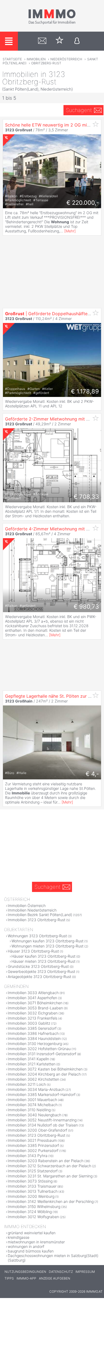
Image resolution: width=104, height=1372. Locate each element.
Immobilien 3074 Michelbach (33, 1104)
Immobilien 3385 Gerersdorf (32, 1028)
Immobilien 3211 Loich (27, 1084)
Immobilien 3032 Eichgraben (33, 1013)
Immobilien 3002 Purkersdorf (33, 1150)
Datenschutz (61, 1272)
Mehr (70, 231)
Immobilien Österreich (27, 905)
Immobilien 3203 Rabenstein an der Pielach (45, 1160)
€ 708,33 (86, 496)
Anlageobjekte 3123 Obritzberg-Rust (39, 976)
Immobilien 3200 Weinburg (31, 1196)
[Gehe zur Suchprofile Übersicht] (42, 41)
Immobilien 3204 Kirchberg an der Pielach (44, 1074)
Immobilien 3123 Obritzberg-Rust (36, 919)
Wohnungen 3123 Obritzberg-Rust (37, 936)
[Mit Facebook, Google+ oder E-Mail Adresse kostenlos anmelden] (77, 41)
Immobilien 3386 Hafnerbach (33, 1033)
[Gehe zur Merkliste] (59, 41)
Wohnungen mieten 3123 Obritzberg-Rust (47, 946)
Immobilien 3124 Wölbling (30, 1211)
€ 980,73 (86, 606)
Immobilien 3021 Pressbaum (32, 1140)
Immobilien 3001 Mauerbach (32, 1099)
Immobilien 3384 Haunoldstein (34, 1038)
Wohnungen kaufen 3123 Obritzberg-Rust (47, 941)
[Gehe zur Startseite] (52, 23)
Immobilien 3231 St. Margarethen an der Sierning (50, 1176)
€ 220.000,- (82, 202)
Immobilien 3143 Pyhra (27, 1155)
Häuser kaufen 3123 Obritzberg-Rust (43, 956)
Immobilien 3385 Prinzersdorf (33, 1145)
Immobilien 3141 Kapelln (28, 1059)
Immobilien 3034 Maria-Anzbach (36, 1089)
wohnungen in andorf (26, 1246)
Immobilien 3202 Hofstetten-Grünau (39, 1048)
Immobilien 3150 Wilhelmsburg (34, 1206)
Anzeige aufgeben (54, 1278)
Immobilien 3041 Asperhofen (32, 997)
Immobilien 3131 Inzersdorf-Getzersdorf (42, 1053)
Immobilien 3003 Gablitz (29, 1023)
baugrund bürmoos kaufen (31, 1251)
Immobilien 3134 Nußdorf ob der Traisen (43, 1125)
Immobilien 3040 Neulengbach (34, 1115)
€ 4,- (92, 773)
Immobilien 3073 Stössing (30, 1181)
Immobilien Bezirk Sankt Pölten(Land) (40, 914)
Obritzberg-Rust (46, 63)
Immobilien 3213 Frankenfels (32, 1018)
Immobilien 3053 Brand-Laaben (35, 1008)
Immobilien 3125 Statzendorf (33, 1171)
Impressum (85, 1272)
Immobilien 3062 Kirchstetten (33, 1079)
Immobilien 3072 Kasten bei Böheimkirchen (45, 1069)
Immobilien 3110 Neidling (29, 1109)
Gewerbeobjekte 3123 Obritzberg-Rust (41, 971)
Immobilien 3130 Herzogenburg (35, 1043)
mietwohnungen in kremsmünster (36, 1242)
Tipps (9, 1278)
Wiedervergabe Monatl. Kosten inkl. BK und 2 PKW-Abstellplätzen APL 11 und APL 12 (49, 403)
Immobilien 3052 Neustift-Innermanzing (42, 1120)
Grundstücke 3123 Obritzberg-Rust (38, 966)
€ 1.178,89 (85, 391)
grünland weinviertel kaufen (31, 1232)
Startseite (12, 59)
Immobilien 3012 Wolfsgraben (33, 1216)
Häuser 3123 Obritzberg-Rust (33, 951)
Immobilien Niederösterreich (32, 910)
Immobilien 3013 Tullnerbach (33, 1191)
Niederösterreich (66, 59)
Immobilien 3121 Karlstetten (31, 1064)
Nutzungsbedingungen (25, 1272)
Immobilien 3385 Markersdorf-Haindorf (41, 1094)
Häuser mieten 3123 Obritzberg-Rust (43, 961)
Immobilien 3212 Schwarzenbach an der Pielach (49, 1165)
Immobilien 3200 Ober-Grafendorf (37, 1130)
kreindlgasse (18, 1237)
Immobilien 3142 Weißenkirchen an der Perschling (51, 1201)
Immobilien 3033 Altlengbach (33, 992)
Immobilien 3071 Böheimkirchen (35, 1003)
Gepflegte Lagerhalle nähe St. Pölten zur (52, 696)
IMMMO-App (26, 1278)
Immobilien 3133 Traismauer (32, 1186)
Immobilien (36, 59)
